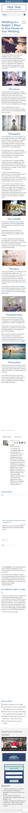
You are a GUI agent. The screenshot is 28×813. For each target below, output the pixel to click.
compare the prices (7, 337)
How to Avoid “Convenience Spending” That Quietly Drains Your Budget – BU (14, 797)
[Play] (3, 749)
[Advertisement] (14, 643)
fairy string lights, (20, 286)
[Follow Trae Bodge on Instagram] (24, 442)
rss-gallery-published (10, 430)
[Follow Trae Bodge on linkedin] (22, 442)
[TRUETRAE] (14, 8)
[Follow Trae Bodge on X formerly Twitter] (17, 442)
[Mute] (22, 749)
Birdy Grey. (5, 187)
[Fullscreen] (24, 749)
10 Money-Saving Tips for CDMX (13, 704)
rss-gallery (4, 430)
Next (25, 514)
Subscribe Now (14, 422)
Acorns (18, 597)
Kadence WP (19, 810)
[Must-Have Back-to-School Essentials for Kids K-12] (14, 506)
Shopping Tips (17, 34)
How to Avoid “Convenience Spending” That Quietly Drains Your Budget (14, 792)
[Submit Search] (6, 1)
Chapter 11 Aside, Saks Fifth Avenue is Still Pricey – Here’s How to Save (14, 801)
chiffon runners (10, 291)
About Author (7, 437)
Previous (3, 514)
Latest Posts (17, 437)
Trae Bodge (6, 34)
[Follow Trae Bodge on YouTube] (20, 442)
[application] (14, 744)
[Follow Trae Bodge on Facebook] (15, 442)
